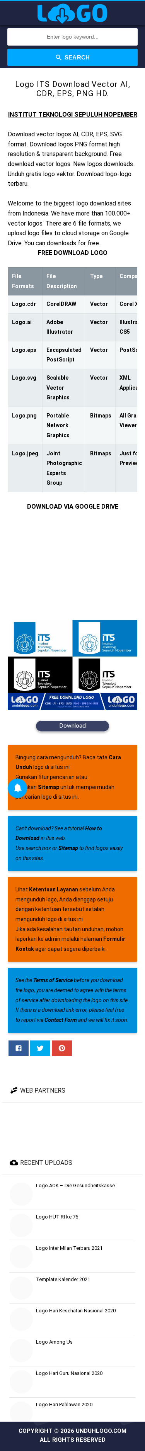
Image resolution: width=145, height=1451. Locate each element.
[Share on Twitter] (40, 1048)
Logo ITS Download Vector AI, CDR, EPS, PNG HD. (72, 89)
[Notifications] (17, 788)
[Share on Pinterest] (62, 1048)
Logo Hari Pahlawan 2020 (64, 1404)
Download (72, 725)
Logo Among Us (54, 1342)
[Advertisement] (72, 566)
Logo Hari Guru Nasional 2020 (69, 1373)
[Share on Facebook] (19, 1048)
